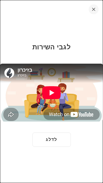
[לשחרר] (94, 9)
